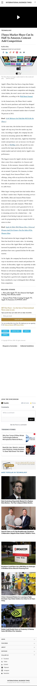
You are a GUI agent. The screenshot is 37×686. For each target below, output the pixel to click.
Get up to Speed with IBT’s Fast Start (25, 462)
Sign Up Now (9, 465)
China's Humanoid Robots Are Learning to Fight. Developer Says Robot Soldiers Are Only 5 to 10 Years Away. (18, 598)
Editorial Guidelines (27, 346)
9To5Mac (12, 145)
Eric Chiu (6, 46)
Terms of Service (9, 325)
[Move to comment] (24, 52)
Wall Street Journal (26, 96)
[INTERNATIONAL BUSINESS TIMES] (19, 2)
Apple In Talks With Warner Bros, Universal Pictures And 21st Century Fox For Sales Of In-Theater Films (18, 230)
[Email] (20, 52)
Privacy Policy (20, 325)
